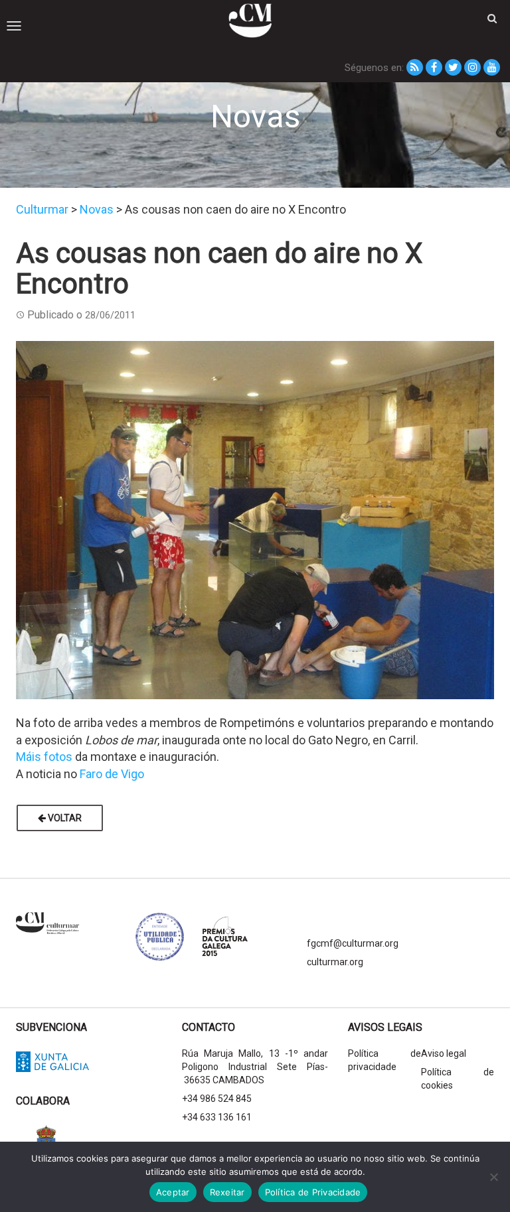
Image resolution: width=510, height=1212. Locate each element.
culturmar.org (335, 962)
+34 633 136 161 (217, 1117)
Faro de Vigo (112, 774)
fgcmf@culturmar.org (352, 943)
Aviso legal (443, 1053)
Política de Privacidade (313, 1192)
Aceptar (173, 1192)
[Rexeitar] (493, 1176)
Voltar (64, 818)
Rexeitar (227, 1192)
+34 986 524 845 (217, 1098)
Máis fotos (44, 757)
